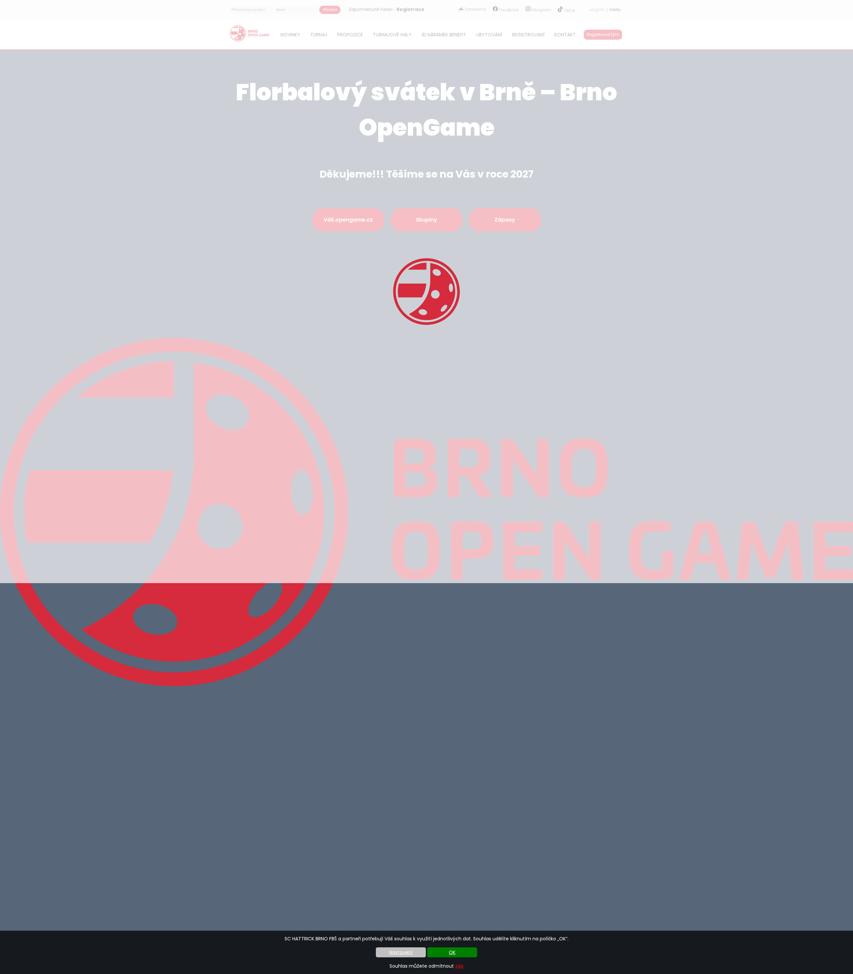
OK (452, 952)
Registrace (411, 9)
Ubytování (489, 34)
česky (615, 9)
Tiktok (569, 10)
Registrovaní (528, 34)
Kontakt (565, 34)
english (597, 9)
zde (459, 966)
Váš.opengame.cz (348, 220)
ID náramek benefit (444, 34)
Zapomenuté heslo (371, 9)
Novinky (290, 34)
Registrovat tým (603, 34)
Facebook (508, 10)
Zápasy (504, 220)
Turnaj (318, 34)
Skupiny (426, 220)
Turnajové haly (392, 34)
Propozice (350, 34)
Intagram (540, 10)
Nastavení (401, 952)
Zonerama (474, 9)
